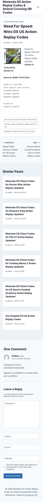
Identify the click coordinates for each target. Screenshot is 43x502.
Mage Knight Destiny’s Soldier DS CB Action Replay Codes (10, 149)
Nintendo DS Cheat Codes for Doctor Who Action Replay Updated (20, 184)
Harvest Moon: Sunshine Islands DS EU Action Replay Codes (32, 149)
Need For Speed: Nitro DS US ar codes (19, 131)
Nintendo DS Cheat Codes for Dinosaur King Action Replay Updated (20, 211)
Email (8, 447)
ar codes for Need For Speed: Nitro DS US (21, 119)
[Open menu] (38, 7)
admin (8, 42)
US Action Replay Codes (14, 22)
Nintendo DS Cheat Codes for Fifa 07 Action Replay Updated (20, 237)
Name (8, 436)
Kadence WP (32, 495)
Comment (10, 403)
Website (8, 458)
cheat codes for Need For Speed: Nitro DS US (21, 125)
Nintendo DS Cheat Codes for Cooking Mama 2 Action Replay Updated (21, 263)
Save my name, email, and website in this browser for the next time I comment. (21, 467)
